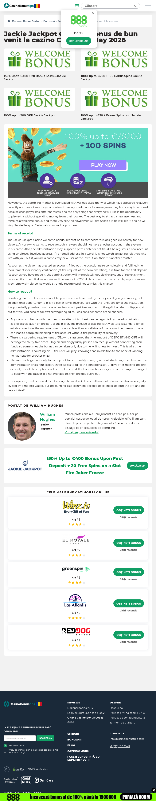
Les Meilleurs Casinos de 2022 (85, 712)
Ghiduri (73, 733)
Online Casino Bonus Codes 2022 (85, 719)
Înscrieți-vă (45, 738)
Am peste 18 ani (16, 745)
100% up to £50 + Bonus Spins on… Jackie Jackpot (111, 117)
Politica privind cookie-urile (127, 712)
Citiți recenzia (129, 517)
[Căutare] (135, 6)
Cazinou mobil (78, 751)
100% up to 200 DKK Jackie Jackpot (30, 115)
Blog (71, 745)
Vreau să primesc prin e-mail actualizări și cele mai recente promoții (34, 751)
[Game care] (43, 780)
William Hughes (47, 417)
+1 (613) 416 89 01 (120, 746)
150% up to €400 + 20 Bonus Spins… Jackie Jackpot (35, 77)
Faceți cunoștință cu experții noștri (83, 758)
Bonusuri (49, 21)
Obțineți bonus (78, 41)
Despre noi (116, 707)
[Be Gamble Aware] (11, 780)
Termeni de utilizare (122, 722)
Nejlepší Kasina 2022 (80, 707)
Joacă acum (137, 465)
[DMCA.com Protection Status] (18, 769)
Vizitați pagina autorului (82, 432)
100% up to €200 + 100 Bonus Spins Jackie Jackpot (111, 77)
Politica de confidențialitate (127, 717)
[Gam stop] (26, 780)
